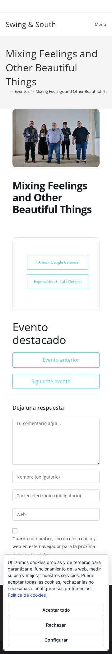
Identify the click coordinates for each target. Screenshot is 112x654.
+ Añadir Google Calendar (57, 262)
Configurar (56, 639)
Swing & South (31, 24)
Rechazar (56, 625)
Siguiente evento (51, 381)
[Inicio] (7, 91)
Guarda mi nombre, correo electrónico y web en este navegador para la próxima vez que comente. (54, 546)
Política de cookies (27, 595)
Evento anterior (61, 359)
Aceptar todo (56, 610)
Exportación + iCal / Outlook (58, 281)
